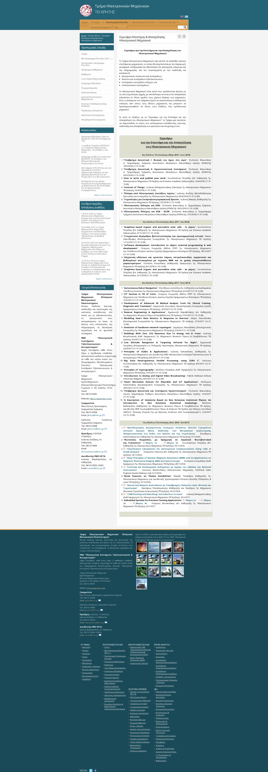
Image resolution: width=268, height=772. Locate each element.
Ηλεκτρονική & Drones (165, 739)
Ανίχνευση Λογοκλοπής (139, 713)
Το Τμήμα (97, 23)
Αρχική (84, 22)
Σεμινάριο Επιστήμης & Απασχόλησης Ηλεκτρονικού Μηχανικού (114, 706)
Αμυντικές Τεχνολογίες (165, 701)
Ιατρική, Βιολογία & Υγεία (166, 752)
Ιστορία (85, 650)
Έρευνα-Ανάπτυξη (168, 23)
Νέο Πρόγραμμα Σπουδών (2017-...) (96, 58)
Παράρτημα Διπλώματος (92, 110)
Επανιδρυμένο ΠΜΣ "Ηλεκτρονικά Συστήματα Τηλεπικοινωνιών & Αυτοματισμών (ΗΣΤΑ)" (140, 651)
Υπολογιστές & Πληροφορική (162, 722)
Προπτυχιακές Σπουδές (117, 23)
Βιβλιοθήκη (135, 717)
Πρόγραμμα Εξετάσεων (91, 83)
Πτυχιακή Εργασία (89, 88)
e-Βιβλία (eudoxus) (137, 710)
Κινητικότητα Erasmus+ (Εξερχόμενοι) (91, 98)
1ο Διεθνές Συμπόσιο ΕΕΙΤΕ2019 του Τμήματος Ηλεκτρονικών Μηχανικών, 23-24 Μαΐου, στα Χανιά (95, 148)
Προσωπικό (87, 660)
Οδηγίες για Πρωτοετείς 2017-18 (140, 693)
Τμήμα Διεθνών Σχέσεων (140, 742)
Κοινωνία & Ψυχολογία (165, 709)
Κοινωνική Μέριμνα (138, 723)
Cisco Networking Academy (93, 79)
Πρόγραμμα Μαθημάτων (92, 69)
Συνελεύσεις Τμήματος (91, 666)
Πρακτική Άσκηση (88, 92)
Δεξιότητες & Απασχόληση (92, 115)
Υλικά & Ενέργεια (162, 727)
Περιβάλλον (160, 742)
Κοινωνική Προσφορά (165, 686)
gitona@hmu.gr (94, 415)
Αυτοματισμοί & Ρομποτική (162, 713)
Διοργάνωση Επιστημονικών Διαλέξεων (166, 672)
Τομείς (84, 657)
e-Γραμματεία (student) (139, 707)
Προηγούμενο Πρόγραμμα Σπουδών (92, 64)
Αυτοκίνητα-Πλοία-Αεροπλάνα (163, 696)
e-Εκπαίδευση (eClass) (138, 704)
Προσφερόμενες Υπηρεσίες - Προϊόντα (167, 681)
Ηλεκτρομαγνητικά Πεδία (166, 692)
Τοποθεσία (86, 679)
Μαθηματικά (161, 761)
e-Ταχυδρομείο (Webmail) (140, 701)
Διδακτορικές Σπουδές (139, 663)
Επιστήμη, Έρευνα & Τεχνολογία (164, 705)
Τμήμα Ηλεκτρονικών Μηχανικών (122, 6)
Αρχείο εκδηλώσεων (104, 279)
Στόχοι (84, 54)
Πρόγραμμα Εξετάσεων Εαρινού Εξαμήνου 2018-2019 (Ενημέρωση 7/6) (96, 138)
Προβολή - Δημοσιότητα (166, 677)
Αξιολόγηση (87, 663)
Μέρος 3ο (141, 503)
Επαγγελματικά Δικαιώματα (93, 119)
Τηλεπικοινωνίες (162, 718)
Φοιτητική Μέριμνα (137, 720)
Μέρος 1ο (151, 442)
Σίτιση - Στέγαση (136, 726)
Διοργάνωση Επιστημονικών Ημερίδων (166, 667)
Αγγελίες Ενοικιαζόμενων (140, 729)
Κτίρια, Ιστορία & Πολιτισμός (163, 731)
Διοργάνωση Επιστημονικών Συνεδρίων (166, 661)
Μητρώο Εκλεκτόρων (90, 670)
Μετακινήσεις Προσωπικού (135, 746)
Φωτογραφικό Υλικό (90, 676)
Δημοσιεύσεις (161, 654)
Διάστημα (160, 745)
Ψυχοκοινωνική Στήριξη (140, 736)
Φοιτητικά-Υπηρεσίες (101, 28)
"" (167, 430)
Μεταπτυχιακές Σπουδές (144, 23)
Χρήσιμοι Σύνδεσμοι (138, 751)
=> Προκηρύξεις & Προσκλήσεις (163, 756)
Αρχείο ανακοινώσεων (103, 195)
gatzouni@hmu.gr (95, 428)
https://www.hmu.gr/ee (101, 398)
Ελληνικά (186, 17)
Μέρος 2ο (172, 442)
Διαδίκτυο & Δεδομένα (165, 748)
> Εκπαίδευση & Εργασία (166, 736)
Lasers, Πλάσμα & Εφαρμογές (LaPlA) (137, 659)
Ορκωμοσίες (87, 673)
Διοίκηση (86, 654)
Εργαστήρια (160, 647)
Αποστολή (86, 647)
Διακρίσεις (160, 657)
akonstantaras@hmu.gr (92, 451)
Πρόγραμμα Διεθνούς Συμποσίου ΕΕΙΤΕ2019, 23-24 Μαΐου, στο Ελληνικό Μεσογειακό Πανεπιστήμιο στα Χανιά (96, 160)
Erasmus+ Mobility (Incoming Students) (93, 105)
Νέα (121, 28)
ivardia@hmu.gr (94, 468)
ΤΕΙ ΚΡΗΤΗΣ (105, 12)
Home (83, 36)
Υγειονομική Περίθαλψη (140, 733)
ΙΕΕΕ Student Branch (138, 697)
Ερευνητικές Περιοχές (165, 650)
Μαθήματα (86, 74)
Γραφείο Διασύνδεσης (139, 739)
